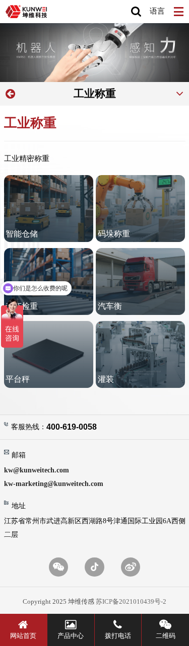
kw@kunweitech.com (36, 470)
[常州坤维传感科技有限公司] (26, 11)
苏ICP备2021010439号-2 (131, 601)
